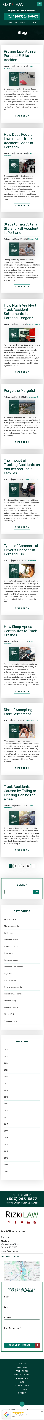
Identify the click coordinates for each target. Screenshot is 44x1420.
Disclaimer (22, 1389)
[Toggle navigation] (39, 4)
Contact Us (22, 1378)
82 (28, 866)
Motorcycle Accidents (13, 987)
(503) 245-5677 (13, 1251)
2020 (6, 1090)
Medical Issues (10, 980)
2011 (6, 1151)
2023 (6, 1070)
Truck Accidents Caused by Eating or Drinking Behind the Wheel (20, 793)
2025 (6, 1056)
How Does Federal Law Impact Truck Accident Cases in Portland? (18, 140)
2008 (6, 1172)
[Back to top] (22, 1404)
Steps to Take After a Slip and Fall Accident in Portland (21, 228)
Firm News (8, 953)
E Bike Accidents (11, 946)
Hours (16, 1257)
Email (7, 1307)
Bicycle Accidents (11, 926)
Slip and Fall (33, 239)
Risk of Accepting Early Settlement (18, 712)
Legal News (8, 974)
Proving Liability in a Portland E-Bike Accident (20, 55)
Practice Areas (22, 1375)
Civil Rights (8, 933)
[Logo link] (17, 4)
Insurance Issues (11, 960)
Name (7, 1297)
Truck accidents (33, 324)
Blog (22, 1382)
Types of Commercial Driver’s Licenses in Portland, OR (21, 550)
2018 (6, 1104)
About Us (21, 1364)
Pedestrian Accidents (13, 994)
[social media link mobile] (9, 1222)
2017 (6, 1111)
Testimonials (22, 1371)
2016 (6, 1117)
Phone (7, 1318)
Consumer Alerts (11, 940)
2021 (6, 1083)
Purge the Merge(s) (19, 390)
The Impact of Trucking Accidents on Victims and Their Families (22, 466)
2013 (6, 1138)
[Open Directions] (22, 1262)
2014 (6, 1131)
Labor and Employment (13, 967)
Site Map (22, 1393)
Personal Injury (32, 720)
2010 (6, 1158)
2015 (6, 1124)
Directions (5, 1257)
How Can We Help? (13, 1328)
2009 (6, 1165)
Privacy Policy (22, 1386)
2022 (6, 1077)
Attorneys (22, 1367)
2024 (6, 1063)
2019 (6, 1097)
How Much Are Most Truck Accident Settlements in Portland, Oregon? (20, 311)
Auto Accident (32, 397)
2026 (6, 1050)
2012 (6, 1144)
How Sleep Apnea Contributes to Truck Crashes (20, 631)
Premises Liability (11, 1007)
